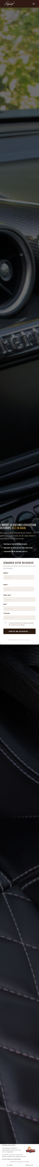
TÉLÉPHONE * (7, 613)
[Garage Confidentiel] (16, 4)
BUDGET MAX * (7, 595)
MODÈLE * (6, 584)
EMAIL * (5, 604)
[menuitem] (34, 4)
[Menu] (34, 4)
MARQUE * (6, 573)
